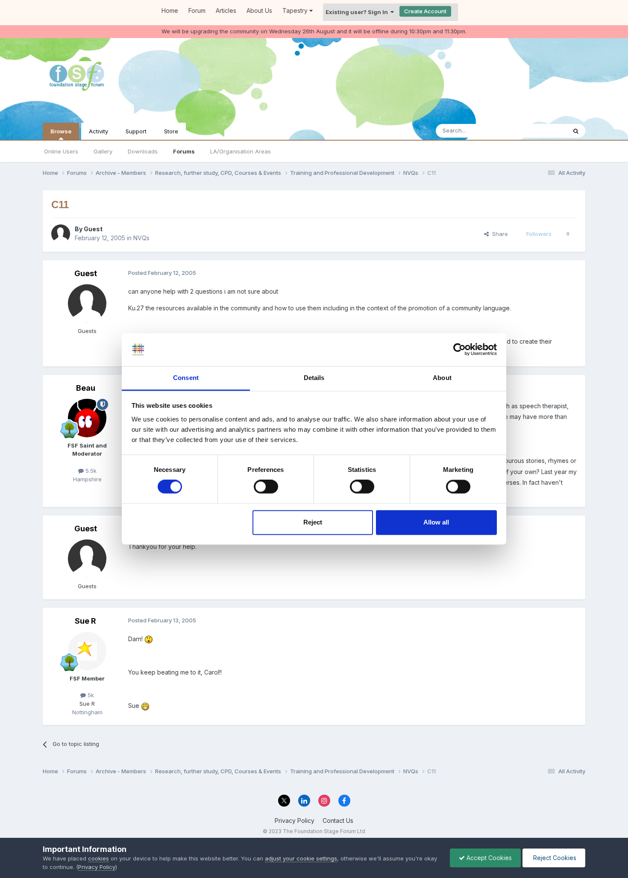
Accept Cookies (488, 857)
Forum (196, 10)
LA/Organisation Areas (240, 151)
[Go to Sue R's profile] (87, 651)
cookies (98, 858)
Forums (184, 151)
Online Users (61, 151)
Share (498, 233)
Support (136, 131)
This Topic (541, 130)
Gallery (103, 151)
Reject (312, 522)
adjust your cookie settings (301, 858)
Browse (60, 131)
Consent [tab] (186, 377)
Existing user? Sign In (358, 12)
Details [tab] (314, 377)
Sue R (85, 620)
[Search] (575, 131)
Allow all (436, 522)
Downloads (143, 151)
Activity (98, 131)
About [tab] (442, 377)
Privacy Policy (294, 820)
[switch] (266, 487)
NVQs (141, 238)
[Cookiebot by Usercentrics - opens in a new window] (459, 349)
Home (169, 10)
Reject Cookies (553, 857)
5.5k (90, 470)
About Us (259, 10)
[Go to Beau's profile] (87, 418)
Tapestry (295, 10)
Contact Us (338, 820)
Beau (85, 387)
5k (90, 695)
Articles (226, 10)
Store (171, 131)
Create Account (425, 11)
